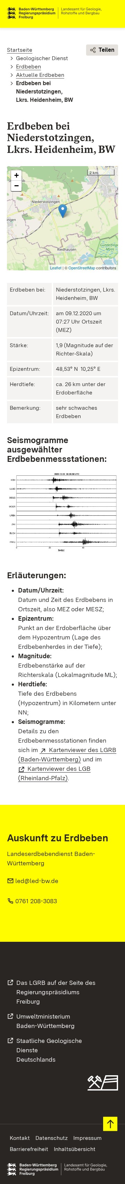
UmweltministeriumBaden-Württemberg (45, 1021)
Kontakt (20, 1138)
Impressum (87, 1138)
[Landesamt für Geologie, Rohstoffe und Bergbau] (57, 13)
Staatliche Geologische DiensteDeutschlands (49, 1050)
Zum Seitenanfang (110, 1124)
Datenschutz (51, 1138)
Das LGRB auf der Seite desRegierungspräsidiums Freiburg (55, 992)
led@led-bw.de (36, 880)
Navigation (112, 13)
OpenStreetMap (81, 267)
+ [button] (16, 175)
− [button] (16, 185)
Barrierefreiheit (29, 1149)
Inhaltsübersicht (74, 1149)
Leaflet (55, 267)
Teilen (107, 50)
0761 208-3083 (36, 901)
